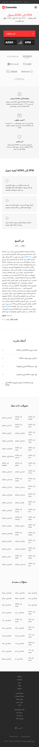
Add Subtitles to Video (16, 2)
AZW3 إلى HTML (7, 441)
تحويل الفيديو (19, 693)
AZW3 (16, 246)
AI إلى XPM (19, 659)
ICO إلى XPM (32, 598)
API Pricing (19, 719)
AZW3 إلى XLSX (7, 480)
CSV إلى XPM (19, 644)
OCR (19, 705)
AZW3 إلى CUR (7, 518)
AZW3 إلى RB (19, 503)
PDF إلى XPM (6, 613)
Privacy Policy (25, 736)
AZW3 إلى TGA (7, 503)
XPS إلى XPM (19, 628)
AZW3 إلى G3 (6, 549)
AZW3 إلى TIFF (7, 487)
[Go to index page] (9, 7)
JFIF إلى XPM (19, 651)
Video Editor (5, 2)
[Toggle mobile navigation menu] (35, 7)
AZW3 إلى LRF (20, 472)
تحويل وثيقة (19, 699)
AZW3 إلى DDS (7, 495)
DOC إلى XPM (6, 628)
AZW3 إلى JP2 (19, 526)
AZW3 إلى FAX (20, 541)
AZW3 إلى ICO (20, 487)
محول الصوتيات (19, 696)
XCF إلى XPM (19, 613)
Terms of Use (13, 736)
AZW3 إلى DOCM (8, 456)
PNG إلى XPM (6, 593)
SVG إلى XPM (6, 605)
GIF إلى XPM (32, 605)
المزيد (25, 2)
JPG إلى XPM (32, 593)
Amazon (8, 306)
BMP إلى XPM (20, 598)
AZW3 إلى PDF (7, 418)
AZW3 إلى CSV (20, 495)
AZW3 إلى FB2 (20, 433)
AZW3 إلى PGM (7, 534)
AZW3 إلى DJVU (7, 449)
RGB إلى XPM (6, 659)
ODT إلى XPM (6, 651)
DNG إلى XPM (20, 593)
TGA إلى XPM (6, 636)
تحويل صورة (19, 702)
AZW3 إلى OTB (20, 564)
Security (19, 680)
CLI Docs (19, 716)
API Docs (19, 713)
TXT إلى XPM (6, 620)
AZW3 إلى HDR (20, 549)
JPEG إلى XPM (6, 598)
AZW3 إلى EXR (7, 541)
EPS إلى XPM (6, 644)
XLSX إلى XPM (20, 636)
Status (20, 689)
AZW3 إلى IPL (6, 557)
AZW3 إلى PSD (7, 510)
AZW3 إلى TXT (7, 426)
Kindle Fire (27, 257)
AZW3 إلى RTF (20, 441)
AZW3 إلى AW (6, 526)
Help (19, 686)
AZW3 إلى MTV (7, 564)
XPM (23, 246)
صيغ (19, 683)
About (20, 677)
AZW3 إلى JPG (7, 433)
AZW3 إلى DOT (7, 472)
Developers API (19, 710)
